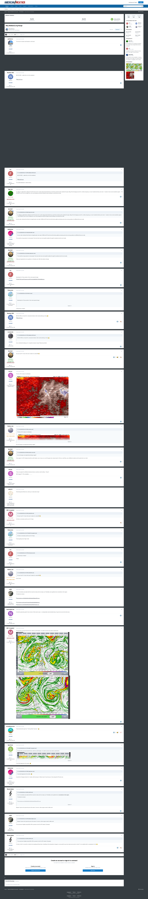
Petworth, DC (12, 52)
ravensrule (10, 332)
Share (111, 29)
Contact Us (79, 892)
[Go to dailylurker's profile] (10, 233)
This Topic (137, 6)
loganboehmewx (117, 19)
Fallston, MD (12, 623)
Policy (36, 6)
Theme (73, 892)
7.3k (11, 182)
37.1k (11, 602)
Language (69, 892)
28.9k (11, 223)
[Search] (142, 6)
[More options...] (122, 39)
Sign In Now (93, 870)
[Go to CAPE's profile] (10, 593)
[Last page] (18, 34)
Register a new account (35, 870)
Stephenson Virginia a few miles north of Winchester (10, 504)
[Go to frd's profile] (10, 173)
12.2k (11, 739)
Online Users (20, 9)
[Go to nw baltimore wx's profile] (10, 730)
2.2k (11, 384)
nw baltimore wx (10, 726)
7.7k (11, 85)
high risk (10, 189)
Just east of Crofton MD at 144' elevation (10, 244)
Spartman (10, 745)
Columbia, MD (12, 224)
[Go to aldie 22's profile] (10, 493)
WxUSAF (10, 209)
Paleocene (10, 290)
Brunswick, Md (12, 86)
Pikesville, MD (12, 740)
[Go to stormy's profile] (10, 375)
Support (24, 6)
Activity (12, 6)
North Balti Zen (10, 609)
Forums (6, 9)
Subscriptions (30, 6)
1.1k (11, 51)
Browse (7, 6)
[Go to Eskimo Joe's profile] (10, 430)
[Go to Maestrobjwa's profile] (10, 793)
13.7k (11, 344)
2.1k (11, 303)
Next (15, 34)
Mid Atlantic (17, 30)
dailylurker (10, 229)
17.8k (11, 502)
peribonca (12, 28)
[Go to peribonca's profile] (7, 29)
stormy (10, 371)
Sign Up (141, 2)
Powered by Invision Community (74, 893)
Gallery (11, 9)
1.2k (11, 757)
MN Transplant (10, 510)
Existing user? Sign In (133, 2)
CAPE (10, 589)
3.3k (11, 202)
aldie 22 (10, 489)
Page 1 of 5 (22, 34)
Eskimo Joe (10, 426)
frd (10, 169)
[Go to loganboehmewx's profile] (112, 19)
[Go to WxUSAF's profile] (10, 213)
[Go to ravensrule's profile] (10, 336)
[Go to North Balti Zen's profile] (10, 613)
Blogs (16, 6)
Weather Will (10, 72)
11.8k (11, 622)
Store (20, 6)
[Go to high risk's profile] (10, 193)
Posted (20, 72)
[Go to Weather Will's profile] (10, 76)
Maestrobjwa (10, 789)
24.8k (11, 582)
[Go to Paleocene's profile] (10, 294)
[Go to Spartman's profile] (10, 749)
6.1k (11, 242)
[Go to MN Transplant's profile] (10, 514)
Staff (15, 9)
